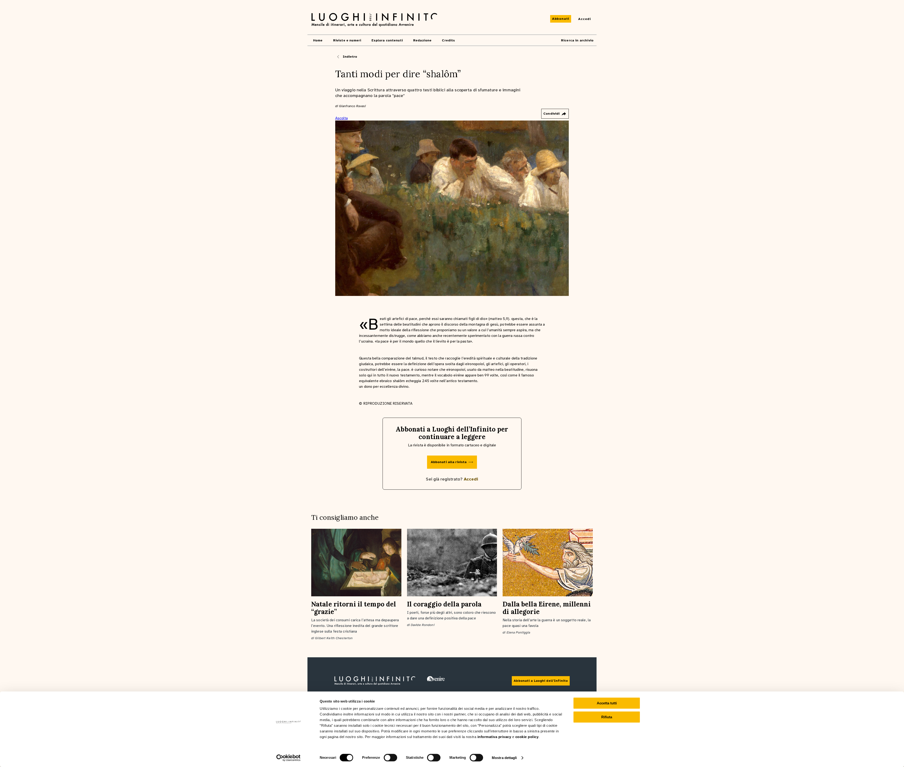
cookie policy (527, 737)
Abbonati (560, 19)
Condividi (551, 114)
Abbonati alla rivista (449, 462)
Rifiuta (606, 717)
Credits (448, 40)
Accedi (471, 479)
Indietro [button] (350, 57)
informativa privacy (494, 737)
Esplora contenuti (387, 40)
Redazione (422, 40)
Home (318, 40)
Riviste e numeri (347, 40)
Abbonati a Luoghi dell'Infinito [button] (541, 681)
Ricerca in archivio (577, 40)
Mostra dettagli (504, 758)
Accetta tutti (607, 703)
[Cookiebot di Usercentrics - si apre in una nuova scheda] (288, 757)
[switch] (390, 757)
